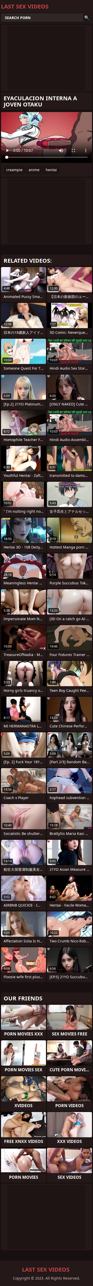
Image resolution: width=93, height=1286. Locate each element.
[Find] (86, 17)
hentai (51, 169)
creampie (14, 169)
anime (34, 169)
